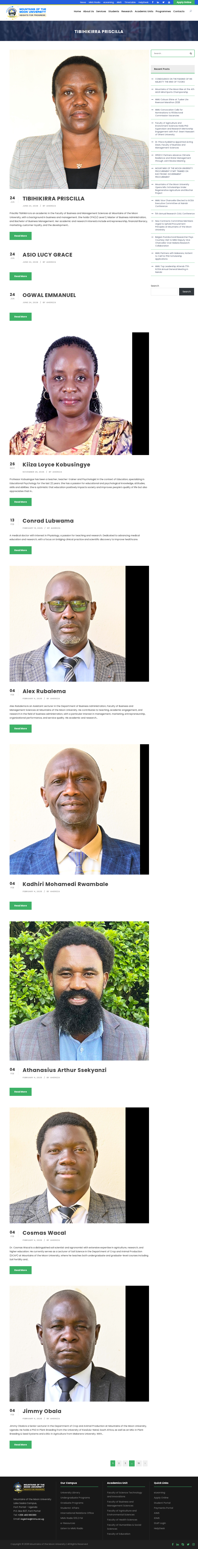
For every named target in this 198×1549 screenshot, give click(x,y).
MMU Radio (94, 2)
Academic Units (144, 11)
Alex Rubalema (44, 691)
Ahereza (51, 205)
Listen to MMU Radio (71, 1528)
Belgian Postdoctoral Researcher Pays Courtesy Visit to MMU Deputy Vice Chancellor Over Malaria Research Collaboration (174, 241)
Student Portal (162, 1503)
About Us (88, 11)
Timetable (130, 2)
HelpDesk (143, 2)
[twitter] (163, 2)
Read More (20, 235)
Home (77, 11)
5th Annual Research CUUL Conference (175, 213)
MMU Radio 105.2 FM (71, 1518)
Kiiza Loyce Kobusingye (56, 464)
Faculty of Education (118, 1534)
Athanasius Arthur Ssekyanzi (65, 1070)
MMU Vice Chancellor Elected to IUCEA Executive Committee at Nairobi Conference (174, 203)
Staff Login (160, 1523)
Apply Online (161, 1497)
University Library (70, 1492)
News (83, 2)
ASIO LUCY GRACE (47, 255)
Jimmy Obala (42, 1411)
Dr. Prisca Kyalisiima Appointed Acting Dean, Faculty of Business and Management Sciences (174, 144)
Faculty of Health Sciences (122, 1519)
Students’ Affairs (69, 1508)
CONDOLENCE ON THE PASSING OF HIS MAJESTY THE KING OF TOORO (173, 80)
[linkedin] (158, 2)
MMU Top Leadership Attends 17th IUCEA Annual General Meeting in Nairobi (172, 269)
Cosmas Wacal (44, 1233)
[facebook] (152, 2)
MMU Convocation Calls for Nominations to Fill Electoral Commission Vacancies (169, 112)
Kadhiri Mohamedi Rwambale (65, 884)
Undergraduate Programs (75, 1497)
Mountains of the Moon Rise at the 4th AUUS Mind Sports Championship (174, 91)
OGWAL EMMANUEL (49, 295)
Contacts (179, 11)
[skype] (183, 1544)
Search (155, 285)
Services (101, 11)
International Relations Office (77, 1513)
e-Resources (67, 1523)
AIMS (119, 2)
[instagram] (193, 1544)
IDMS (157, 1518)
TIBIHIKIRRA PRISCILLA (54, 198)
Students (113, 11)
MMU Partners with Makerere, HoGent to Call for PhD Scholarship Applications (173, 256)
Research (126, 11)
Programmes (163, 11)
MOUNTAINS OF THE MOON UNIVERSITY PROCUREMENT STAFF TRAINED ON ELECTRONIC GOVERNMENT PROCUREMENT (174, 172)
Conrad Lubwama (48, 521)
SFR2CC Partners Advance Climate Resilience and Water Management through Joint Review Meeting (173, 158)
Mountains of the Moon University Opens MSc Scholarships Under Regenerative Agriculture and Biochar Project (174, 188)
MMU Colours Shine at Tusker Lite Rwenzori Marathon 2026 (171, 101)
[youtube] (169, 2)
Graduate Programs (71, 1503)
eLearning (108, 2)
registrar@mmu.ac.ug (32, 1518)
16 (139, 1463)
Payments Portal (163, 1508)
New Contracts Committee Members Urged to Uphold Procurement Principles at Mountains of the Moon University (174, 225)
